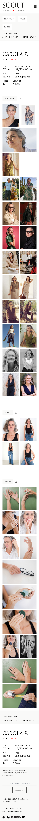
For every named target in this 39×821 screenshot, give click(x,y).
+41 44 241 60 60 (9, 801)
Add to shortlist (10, 37)
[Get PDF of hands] (16, 481)
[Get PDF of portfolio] (20, 98)
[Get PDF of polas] (15, 412)
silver (4, 59)
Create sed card (9, 33)
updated (13, 59)
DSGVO (19, 808)
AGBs (12, 808)
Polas (22, 19)
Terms (5, 808)
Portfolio (9, 19)
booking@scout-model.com (15, 799)
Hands (7, 27)
